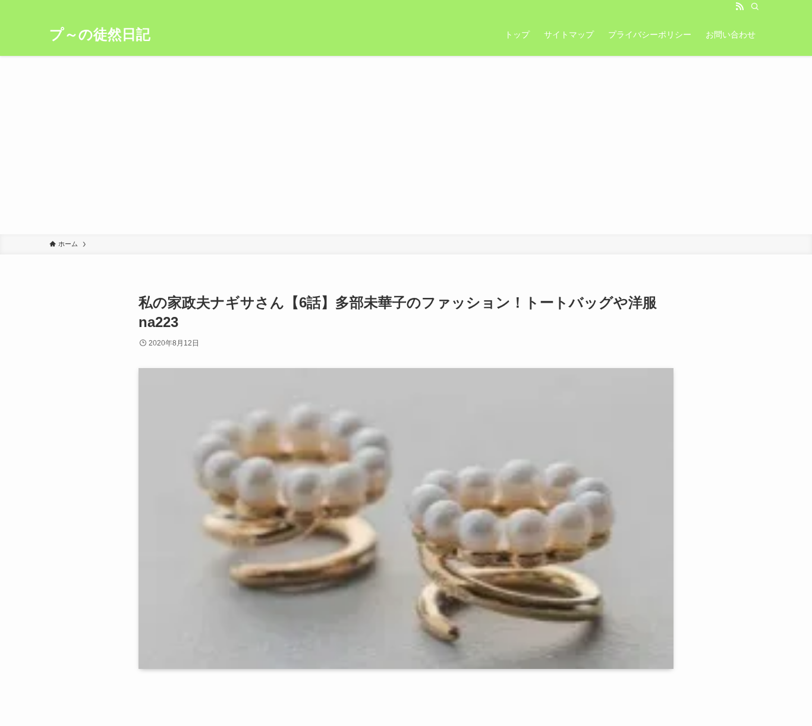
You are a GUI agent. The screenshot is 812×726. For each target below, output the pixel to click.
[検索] (755, 6)
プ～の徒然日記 (99, 34)
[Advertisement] (406, 145)
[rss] (739, 6)
